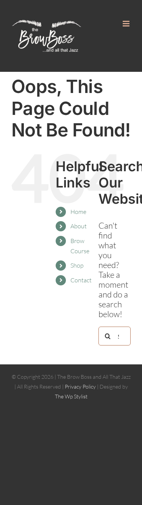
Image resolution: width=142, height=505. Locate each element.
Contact (81, 280)
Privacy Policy (80, 386)
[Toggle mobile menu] (127, 24)
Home (78, 211)
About (78, 226)
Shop (77, 265)
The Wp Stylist (71, 396)
